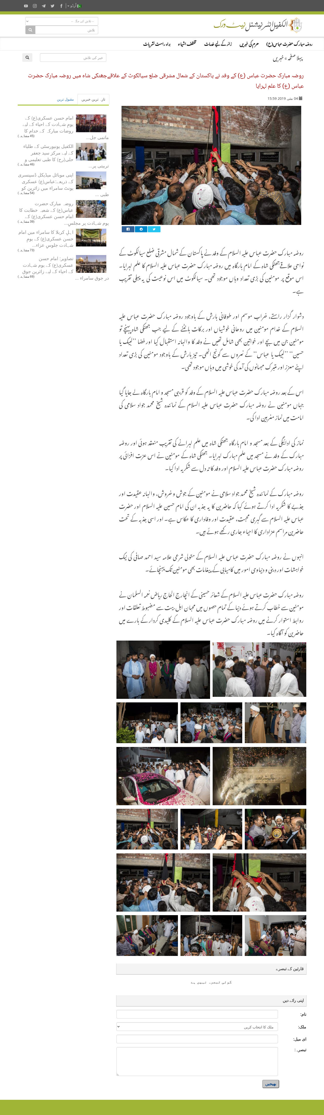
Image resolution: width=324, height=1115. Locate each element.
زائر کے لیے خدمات (218, 43)
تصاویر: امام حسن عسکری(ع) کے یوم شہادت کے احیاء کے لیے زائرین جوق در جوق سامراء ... (65, 268)
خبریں (278, 56)
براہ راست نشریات (156, 43)
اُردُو (73, 6)
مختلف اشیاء (187, 43)
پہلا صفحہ (295, 56)
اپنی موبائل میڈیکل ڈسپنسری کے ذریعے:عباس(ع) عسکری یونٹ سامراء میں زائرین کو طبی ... (63, 184)
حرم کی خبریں (249, 43)
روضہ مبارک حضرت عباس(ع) (289, 43)
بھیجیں (270, 1084)
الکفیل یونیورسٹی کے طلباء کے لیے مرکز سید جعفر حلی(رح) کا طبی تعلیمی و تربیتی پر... (66, 156)
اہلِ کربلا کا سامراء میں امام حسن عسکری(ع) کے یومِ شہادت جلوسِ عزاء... (45, 238)
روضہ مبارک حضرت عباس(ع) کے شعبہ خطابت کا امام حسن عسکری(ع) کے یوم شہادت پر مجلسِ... (64, 213)
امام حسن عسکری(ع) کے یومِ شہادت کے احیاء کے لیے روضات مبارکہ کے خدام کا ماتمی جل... (66, 127)
